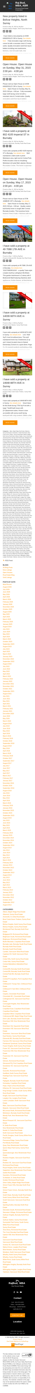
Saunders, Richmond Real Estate (17, 523)
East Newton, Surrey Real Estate (18, 325)
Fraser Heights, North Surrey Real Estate (13, 479)
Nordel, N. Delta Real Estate (16, 509)
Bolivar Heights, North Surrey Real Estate (20, 28)
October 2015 (7, 813)
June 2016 (6, 795)
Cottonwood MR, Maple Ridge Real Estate (17, 1016)
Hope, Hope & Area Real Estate (14, 1086)
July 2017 (6, 766)
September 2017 (8, 761)
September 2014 (8, 845)
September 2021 (8, 691)
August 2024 (7, 626)
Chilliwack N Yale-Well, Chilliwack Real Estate (20, 457)
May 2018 (6, 748)
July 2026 (6, 589)
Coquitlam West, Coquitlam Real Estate (12, 465)
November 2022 (8, 659)
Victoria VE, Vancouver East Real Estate (18, 547)
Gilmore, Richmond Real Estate (16, 484)
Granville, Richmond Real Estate (17, 487)
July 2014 (6, 850)
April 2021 (6, 704)
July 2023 (6, 649)
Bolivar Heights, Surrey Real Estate (24, 436)
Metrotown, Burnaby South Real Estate (20, 143)
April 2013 (6, 885)
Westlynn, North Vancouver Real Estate (16, 550)
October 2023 (7, 641)
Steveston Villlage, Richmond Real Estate (17, 1212)
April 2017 (6, 773)
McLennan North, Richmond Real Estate (18, 502)
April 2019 (6, 733)
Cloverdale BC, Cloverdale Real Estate (16, 996)
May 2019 (6, 731)
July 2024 (6, 629)
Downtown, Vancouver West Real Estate (17, 1033)
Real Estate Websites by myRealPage (17, 1341)
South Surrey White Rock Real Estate (16, 1197)
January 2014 (7, 865)
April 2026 (6, 597)
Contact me (17, 1315)
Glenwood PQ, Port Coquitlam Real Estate (17, 1063)
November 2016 (8, 783)
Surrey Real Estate (9, 1227)
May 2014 (6, 855)
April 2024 (6, 636)
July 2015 (6, 820)
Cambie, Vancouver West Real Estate (16, 446)
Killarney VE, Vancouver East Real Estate (16, 494)
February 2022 (8, 679)
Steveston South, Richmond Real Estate (13, 535)
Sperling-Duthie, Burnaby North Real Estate (22, 533)
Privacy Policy (17, 1339)
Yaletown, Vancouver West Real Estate (22, 556)
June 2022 (6, 669)
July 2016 (6, 793)
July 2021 (6, 696)
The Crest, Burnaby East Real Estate (15, 1232)
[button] (14, 1292)
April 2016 (6, 800)
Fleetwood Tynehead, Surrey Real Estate (19, 477)
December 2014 (8, 838)
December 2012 (8, 895)
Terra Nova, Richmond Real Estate (15, 542)
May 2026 (6, 594)
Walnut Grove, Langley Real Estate (15, 1247)
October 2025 (7, 609)
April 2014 (6, 858)
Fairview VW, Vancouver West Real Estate (17, 1041)
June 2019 (6, 728)
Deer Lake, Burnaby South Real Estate (16, 1018)
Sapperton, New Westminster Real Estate (17, 522)
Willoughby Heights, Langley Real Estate (17, 1269)
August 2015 (7, 818)
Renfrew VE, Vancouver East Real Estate (19, 518)
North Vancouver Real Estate (13, 1133)
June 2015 (6, 823)
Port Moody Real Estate (11, 1143)
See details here (19, 153)
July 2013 (6, 877)
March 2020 (7, 721)
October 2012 (7, 900)
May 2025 (6, 614)
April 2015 (6, 828)
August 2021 (7, 694)
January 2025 (7, 624)
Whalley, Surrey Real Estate (22, 552)
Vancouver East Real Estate (16, 545)
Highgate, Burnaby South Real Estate (18, 490)
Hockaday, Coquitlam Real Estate (11, 492)
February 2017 (8, 778)
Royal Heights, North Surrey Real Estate (17, 1167)
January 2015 (7, 835)
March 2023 (7, 654)
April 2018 (6, 751)
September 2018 (8, 743)
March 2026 (7, 599)
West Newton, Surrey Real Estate (14, 1249)
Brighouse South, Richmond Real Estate (17, 936)
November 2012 (8, 897)
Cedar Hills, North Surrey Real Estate (16, 959)
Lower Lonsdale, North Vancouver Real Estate (20, 499)
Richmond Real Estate (8, 520)
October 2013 (7, 870)
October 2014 (7, 843)
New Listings (7, 570)
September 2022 (8, 661)
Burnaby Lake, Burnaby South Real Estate (17, 944)
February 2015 (8, 833)
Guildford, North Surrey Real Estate (15, 1073)
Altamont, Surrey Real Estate (13, 914)
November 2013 (8, 867)
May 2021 (6, 701)
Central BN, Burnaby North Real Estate (20, 191)
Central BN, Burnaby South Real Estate (16, 452)
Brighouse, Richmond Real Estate (15, 441)
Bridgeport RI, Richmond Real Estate (15, 934)
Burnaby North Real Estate (13, 444)
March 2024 (7, 639)
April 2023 (6, 651)
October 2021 (7, 689)
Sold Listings (7, 577)
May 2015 (6, 825)
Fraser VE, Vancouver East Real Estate (16, 1048)
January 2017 (7, 780)
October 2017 (7, 758)
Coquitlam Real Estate (22, 464)
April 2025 (6, 617)
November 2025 (8, 607)
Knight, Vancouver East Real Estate (11, 497)
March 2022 (7, 676)
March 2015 (7, 830)
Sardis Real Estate (9, 1172)
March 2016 (7, 803)
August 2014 (7, 848)
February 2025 (8, 622)
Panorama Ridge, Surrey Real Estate (15, 512)
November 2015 (8, 810)
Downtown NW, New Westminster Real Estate (18, 469)
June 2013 (6, 880)
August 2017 (7, 763)
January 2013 (7, 892)
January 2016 (7, 808)
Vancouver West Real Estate (13, 1242)
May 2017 (6, 771)
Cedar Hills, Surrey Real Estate (14, 449)
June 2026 (6, 592)
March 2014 (7, 860)
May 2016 (6, 798)
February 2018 (8, 756)
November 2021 (8, 686)
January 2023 (7, 656)
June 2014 (6, 852)
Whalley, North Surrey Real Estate (14, 1254)
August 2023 (7, 646)
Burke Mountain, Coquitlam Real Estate (16, 941)
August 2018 (7, 746)
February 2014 (8, 862)
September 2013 (8, 872)
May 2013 (6, 882)
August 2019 (7, 723)
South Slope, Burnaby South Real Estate (16, 530)
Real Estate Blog (8, 575)
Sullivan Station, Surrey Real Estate (15, 538)
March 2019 (7, 736)
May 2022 (6, 671)
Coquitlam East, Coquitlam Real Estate (16, 1009)
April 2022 (6, 674)
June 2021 (6, 699)
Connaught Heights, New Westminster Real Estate (15, 462)
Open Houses (7, 572)
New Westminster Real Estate (13, 1128)
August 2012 (7, 905)
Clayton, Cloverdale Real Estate (10, 459)
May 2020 (6, 718)
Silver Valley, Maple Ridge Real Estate (16, 1182)
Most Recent (7, 584)
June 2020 (6, 716)
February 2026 (8, 602)
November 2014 (8, 840)
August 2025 (7, 612)
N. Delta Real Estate (16, 507)
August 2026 (7, 587)
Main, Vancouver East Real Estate (11, 500)
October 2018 (7, 741)
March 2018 (7, 753)
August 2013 (7, 875)
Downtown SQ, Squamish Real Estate (12, 470)
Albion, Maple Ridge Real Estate (17, 431)
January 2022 (7, 681)
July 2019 (6, 726)
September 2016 (8, 788)
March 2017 (7, 776)
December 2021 (8, 684)
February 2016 (8, 805)
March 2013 (7, 887)
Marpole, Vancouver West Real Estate (16, 1108)
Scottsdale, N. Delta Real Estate (14, 1177)
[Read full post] (17, 120)
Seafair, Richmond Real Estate (20, 525)
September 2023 (8, 644)
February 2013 (8, 890)
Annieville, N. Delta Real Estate (20, 432)
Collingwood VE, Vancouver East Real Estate (20, 461)
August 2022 (7, 664)
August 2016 (7, 790)
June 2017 (6, 768)
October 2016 (7, 785)
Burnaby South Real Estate (12, 949)
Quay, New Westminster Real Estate (18, 514)
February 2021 (8, 708)
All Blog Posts (8, 567)
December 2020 (8, 713)
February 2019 (8, 738)
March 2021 (7, 706)
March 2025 (7, 619)
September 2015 (8, 815)
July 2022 (6, 666)
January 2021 (7, 711)
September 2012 (8, 902)
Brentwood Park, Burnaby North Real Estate (13, 437)
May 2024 (6, 634)
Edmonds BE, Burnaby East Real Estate (20, 258)
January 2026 (7, 604)
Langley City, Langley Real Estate (14, 1098)
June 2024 (6, 632)
